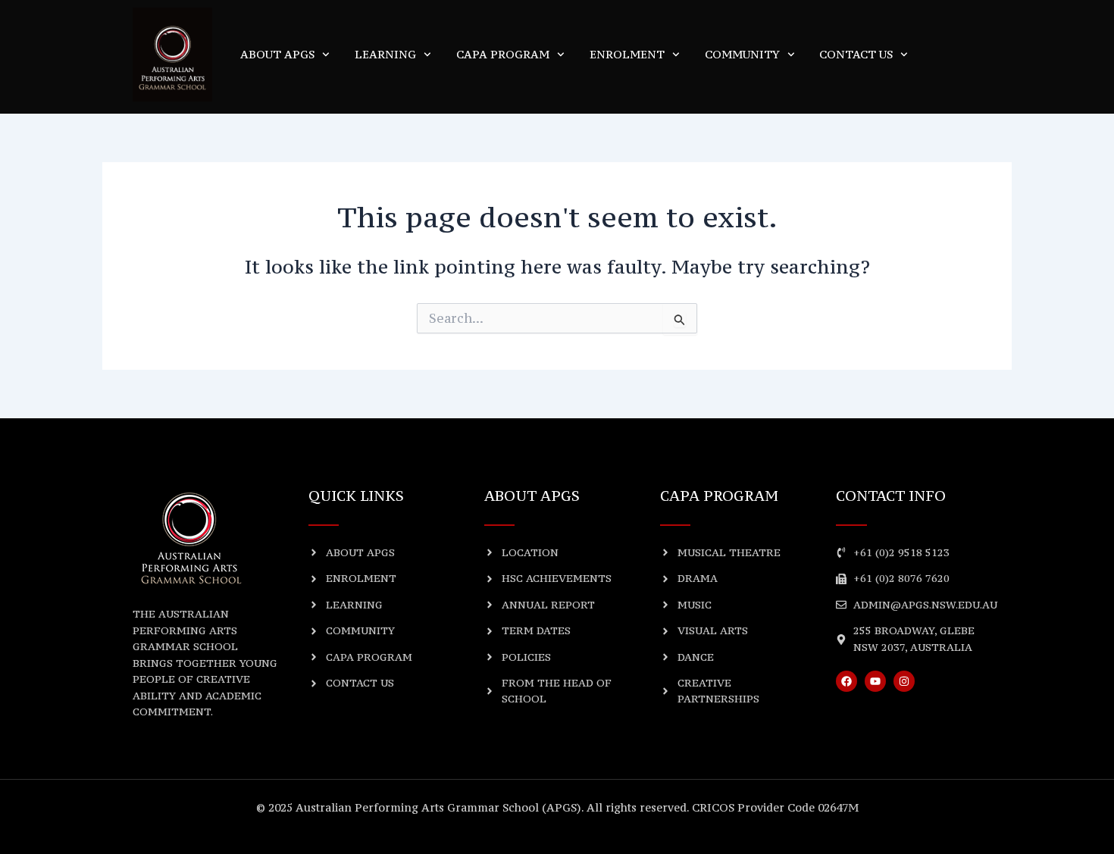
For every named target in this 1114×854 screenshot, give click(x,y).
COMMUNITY (742, 54)
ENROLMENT (627, 54)
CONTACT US (856, 54)
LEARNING (385, 54)
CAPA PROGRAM (502, 54)
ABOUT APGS (277, 54)
